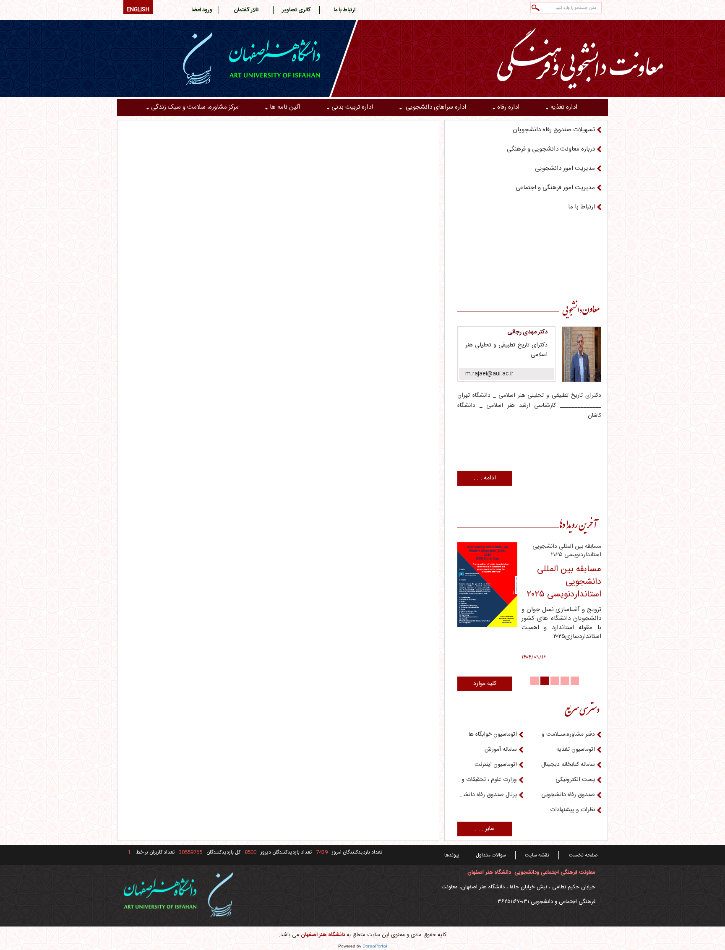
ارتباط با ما (581, 207)
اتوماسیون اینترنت (496, 765)
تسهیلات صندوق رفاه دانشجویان (554, 130)
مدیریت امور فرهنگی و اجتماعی (555, 187)
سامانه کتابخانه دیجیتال (568, 765)
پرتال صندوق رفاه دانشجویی (487, 795)
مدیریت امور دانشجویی (565, 168)
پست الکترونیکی (575, 780)
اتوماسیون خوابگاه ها (493, 734)
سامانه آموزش (501, 749)
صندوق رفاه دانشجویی (568, 795)
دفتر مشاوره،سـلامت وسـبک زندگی (565, 734)
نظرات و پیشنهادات (572, 810)
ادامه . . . (485, 478)
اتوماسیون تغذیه (575, 749)
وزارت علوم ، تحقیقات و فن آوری (487, 780)
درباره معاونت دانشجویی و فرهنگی (551, 149)
